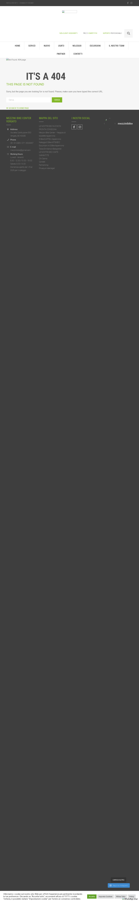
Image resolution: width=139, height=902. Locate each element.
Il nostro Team (116, 45)
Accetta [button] (92, 897)
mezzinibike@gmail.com (20, 150)
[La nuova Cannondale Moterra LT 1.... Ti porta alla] (122, 181)
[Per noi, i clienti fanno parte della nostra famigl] (107, 198)
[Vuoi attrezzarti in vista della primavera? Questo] (115, 307)
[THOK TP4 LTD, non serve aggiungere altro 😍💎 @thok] (115, 606)
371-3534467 (29, 3)
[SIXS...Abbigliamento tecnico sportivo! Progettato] (115, 188)
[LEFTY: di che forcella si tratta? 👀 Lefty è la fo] (107, 802)
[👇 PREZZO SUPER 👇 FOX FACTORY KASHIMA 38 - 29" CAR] (130, 174)
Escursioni (95, 45)
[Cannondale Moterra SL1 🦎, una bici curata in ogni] (115, 488)
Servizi (31, 45)
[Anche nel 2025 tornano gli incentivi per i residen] (107, 654)
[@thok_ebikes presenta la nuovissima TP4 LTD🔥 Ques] (130, 659)
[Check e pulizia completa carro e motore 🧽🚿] (130, 279)
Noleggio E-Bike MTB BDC (49, 142)
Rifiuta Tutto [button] (120, 897)
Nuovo (47, 45)
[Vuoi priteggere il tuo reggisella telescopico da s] (130, 780)
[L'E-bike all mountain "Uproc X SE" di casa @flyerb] (122, 526)
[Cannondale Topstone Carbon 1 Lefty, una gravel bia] (122, 294)
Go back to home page (19, 108)
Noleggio (76, 45)
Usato (61, 45)
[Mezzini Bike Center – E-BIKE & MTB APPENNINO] (69, 20)
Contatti (77, 54)
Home (17, 45)
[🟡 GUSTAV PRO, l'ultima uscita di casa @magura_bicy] (107, 364)
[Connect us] (128, 3)
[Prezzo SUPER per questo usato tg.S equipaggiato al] (107, 520)
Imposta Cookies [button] (105, 897)
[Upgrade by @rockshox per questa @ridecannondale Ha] (122, 630)
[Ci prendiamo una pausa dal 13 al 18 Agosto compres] (122, 764)
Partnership (43, 165)
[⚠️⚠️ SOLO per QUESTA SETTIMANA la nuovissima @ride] (115, 784)
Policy (131, 897)
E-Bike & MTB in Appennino (50, 139)
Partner (61, 54)
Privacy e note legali (47, 168)
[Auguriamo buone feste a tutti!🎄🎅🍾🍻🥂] (130, 473)
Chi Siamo (43, 158)
